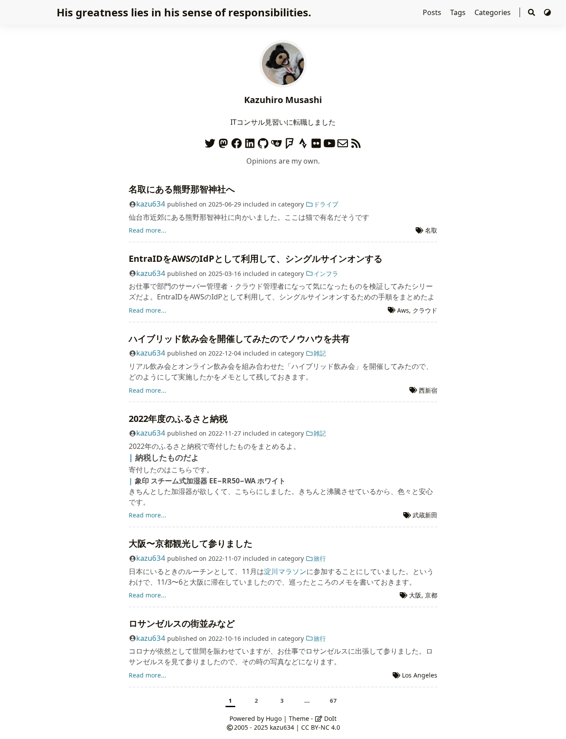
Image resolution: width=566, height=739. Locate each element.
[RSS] (356, 141)
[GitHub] (263, 141)
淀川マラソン (285, 571)
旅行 (320, 558)
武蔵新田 (425, 515)
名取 (431, 230)
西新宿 (428, 390)
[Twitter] (210, 141)
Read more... (147, 230)
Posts (433, 12)
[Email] (342, 141)
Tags (458, 12)
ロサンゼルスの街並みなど (182, 623)
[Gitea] (276, 141)
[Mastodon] (223, 141)
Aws (403, 310)
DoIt (329, 718)
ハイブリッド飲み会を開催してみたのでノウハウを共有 (239, 339)
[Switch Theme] (547, 12)
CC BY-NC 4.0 (320, 727)
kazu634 (150, 204)
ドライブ (326, 204)
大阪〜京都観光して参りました (190, 543)
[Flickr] (316, 141)
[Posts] (283, 63)
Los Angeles (419, 675)
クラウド (425, 310)
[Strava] (303, 141)
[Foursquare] (289, 141)
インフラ (326, 273)
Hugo (274, 718)
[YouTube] (329, 141)
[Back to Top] (550, 723)
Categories (493, 12)
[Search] (531, 12)
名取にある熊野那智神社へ (182, 189)
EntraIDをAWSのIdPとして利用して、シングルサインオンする (255, 258)
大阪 (415, 595)
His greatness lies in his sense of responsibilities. (184, 12)
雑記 (320, 353)
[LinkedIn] (249, 141)
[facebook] (236, 141)
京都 (431, 595)
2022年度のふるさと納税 (178, 419)
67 (333, 701)
